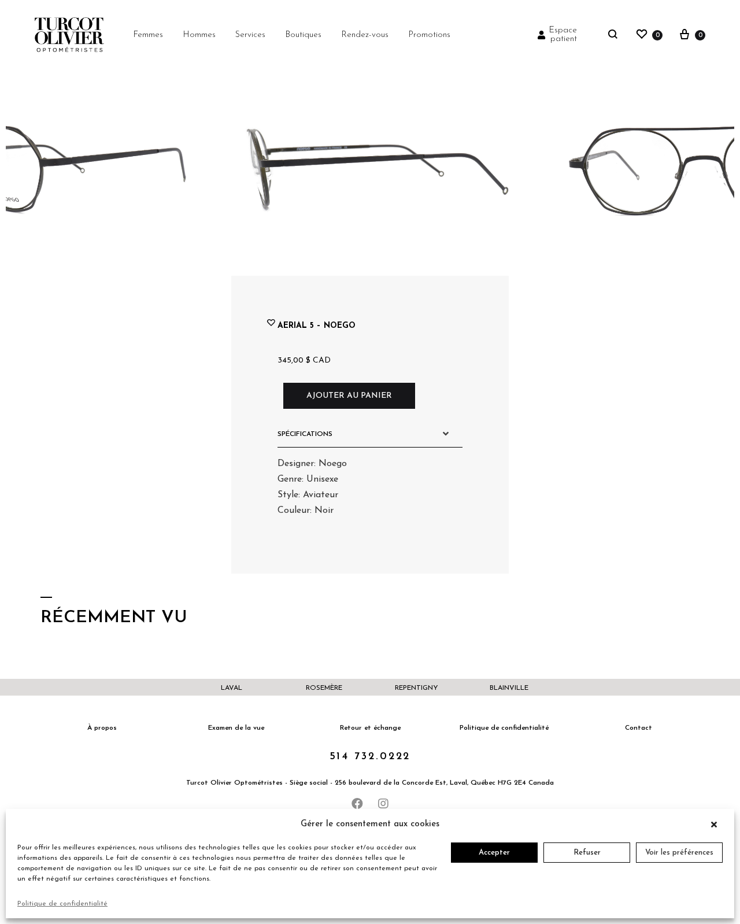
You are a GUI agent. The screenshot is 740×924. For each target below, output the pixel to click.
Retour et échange (370, 728)
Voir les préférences (679, 852)
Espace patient (563, 34)
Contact (638, 728)
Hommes (199, 35)
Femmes (148, 35)
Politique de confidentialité (62, 903)
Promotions (429, 35)
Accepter (494, 852)
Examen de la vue (236, 728)
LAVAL (231, 688)
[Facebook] (357, 803)
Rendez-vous (364, 35)
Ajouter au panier (349, 395)
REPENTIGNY (416, 688)
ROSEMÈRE (324, 688)
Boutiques (303, 35)
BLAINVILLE (509, 688)
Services (250, 35)
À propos (102, 728)
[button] (717, 824)
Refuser (587, 852)
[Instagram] (383, 803)
